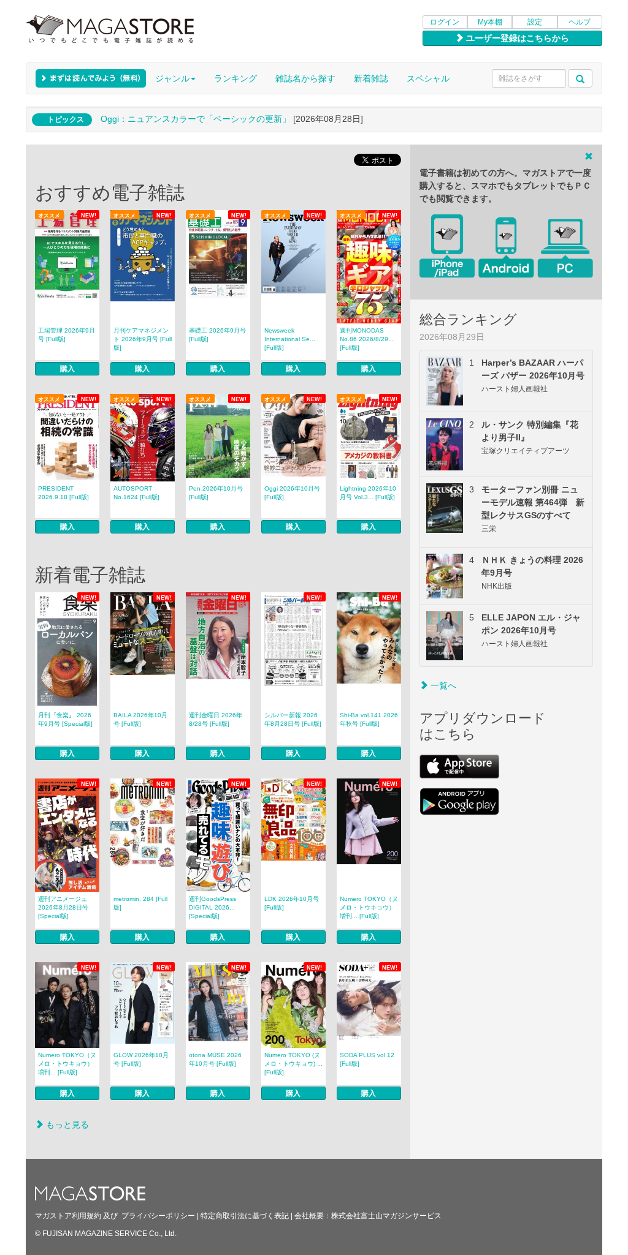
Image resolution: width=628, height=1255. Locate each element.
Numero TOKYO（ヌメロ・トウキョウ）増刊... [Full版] (369, 907)
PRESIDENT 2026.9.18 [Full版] (63, 492)
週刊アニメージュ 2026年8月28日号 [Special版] (63, 907)
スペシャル (428, 78)
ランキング (235, 78)
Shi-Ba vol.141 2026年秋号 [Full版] (369, 719)
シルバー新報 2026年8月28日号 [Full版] (292, 719)
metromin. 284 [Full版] (140, 903)
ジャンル (172, 78)
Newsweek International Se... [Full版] (289, 339)
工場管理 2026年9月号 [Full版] (66, 334)
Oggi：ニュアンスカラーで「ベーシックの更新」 (196, 119)
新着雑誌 (371, 78)
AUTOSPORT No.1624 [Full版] (136, 492)
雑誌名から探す (305, 78)
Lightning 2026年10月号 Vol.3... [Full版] (368, 492)
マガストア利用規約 (68, 1216)
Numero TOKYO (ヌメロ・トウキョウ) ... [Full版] (293, 1064)
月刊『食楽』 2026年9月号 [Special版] (65, 719)
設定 (534, 22)
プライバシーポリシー (158, 1216)
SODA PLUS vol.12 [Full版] (367, 1059)
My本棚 (490, 22)
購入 (67, 368)
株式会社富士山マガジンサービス (386, 1216)
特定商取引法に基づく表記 (245, 1216)
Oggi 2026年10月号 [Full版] (292, 492)
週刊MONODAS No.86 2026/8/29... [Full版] (367, 339)
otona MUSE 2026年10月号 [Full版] (215, 1059)
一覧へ (442, 685)
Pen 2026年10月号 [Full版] (216, 492)
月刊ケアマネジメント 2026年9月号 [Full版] (142, 339)
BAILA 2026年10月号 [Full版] (140, 719)
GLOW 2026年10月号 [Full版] (141, 1059)
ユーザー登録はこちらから (516, 38)
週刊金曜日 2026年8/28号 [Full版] (215, 719)
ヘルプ (580, 22)
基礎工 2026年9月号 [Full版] (217, 334)
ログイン (444, 22)
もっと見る (66, 1124)
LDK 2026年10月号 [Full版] (291, 903)
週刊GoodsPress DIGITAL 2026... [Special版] (212, 907)
